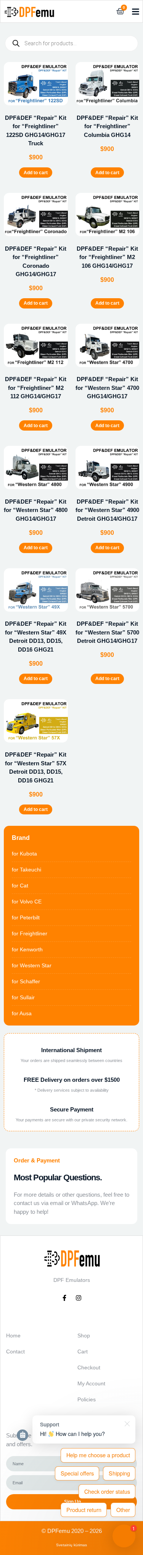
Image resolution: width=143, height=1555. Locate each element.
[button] (136, 11)
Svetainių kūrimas (71, 1545)
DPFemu (58, 1531)
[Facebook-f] (64, 1298)
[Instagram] (78, 1298)
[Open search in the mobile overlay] (71, 43)
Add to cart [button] (36, 172)
